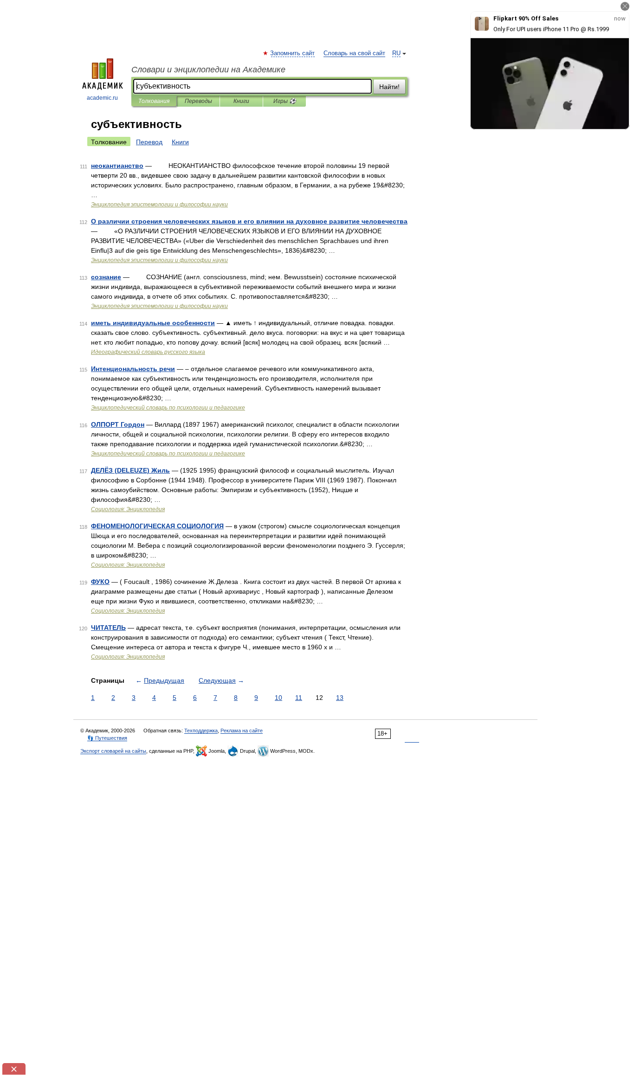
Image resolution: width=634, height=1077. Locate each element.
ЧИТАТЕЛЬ (108, 627)
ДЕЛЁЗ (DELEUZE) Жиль (130, 470)
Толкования (153, 101)
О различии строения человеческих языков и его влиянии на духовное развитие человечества (249, 221)
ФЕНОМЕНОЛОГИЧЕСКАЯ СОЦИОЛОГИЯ (157, 526)
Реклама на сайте (241, 730)
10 (278, 697)
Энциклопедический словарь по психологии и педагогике (168, 407)
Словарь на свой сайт (354, 53)
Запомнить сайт (293, 53)
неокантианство (117, 165)
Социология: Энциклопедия (128, 509)
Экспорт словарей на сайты (113, 751)
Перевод (149, 142)
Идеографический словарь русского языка (148, 352)
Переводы (198, 101)
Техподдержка (201, 730)
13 (339, 697)
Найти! (389, 86)
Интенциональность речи (133, 368)
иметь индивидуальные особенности (153, 323)
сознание (106, 277)
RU (396, 53)
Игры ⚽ (284, 101)
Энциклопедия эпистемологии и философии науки (159, 204)
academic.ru (102, 98)
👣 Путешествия (107, 738)
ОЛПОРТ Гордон (117, 424)
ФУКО (100, 581)
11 (298, 697)
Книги (241, 101)
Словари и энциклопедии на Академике (208, 69)
